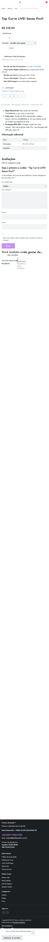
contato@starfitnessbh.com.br (16, 838)
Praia (3, 901)
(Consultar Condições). (33, 66)
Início (3, 8)
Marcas (10, 8)
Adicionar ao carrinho (12, 938)
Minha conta (6, 877)
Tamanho (5, 43)
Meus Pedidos (6, 880)
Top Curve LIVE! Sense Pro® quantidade (18, 931)
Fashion (4, 895)
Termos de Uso (7, 869)
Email (4, 222)
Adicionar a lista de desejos (14, 56)
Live (16, 8)
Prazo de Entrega (7, 863)
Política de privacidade (9, 857)
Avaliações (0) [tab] (36, 104)
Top (23, 91)
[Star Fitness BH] (24, 3)
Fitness (11, 91)
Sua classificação (7, 182)
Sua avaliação (7, 190)
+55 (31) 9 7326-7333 (12, 834)
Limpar (11, 48)
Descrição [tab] (6, 104)
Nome (4, 212)
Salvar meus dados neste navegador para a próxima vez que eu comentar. (23, 239)
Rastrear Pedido (7, 887)
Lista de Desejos (7, 884)
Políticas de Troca (7, 860)
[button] (45, 3)
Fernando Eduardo (19, 922)
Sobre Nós (5, 866)
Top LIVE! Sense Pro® (10, 260)
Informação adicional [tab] (20, 104)
